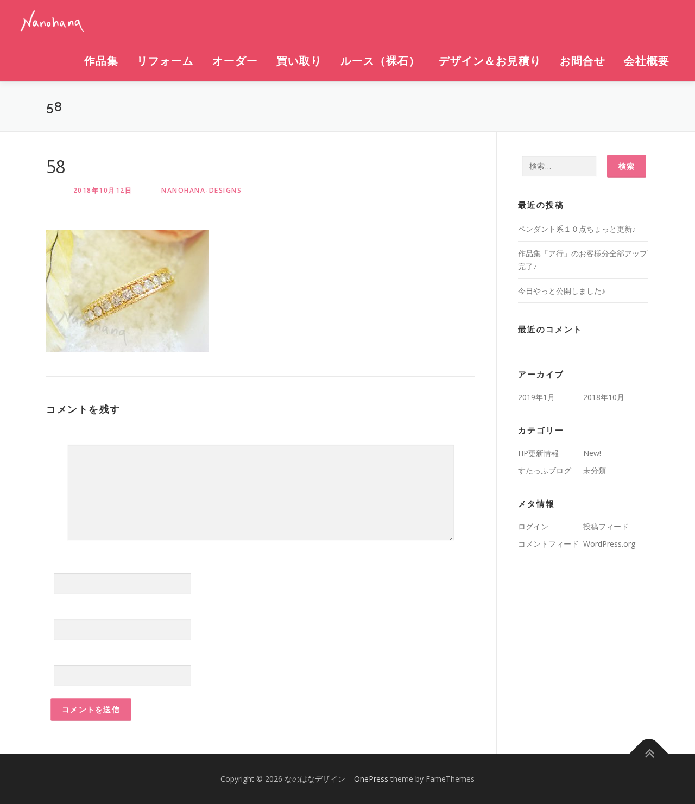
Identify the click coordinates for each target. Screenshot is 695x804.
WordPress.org (609, 544)
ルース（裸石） (380, 60)
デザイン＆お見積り (490, 60)
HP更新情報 (538, 453)
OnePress (371, 779)
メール (61, 610)
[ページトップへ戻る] (649, 753)
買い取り (299, 60)
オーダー (235, 60)
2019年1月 (536, 397)
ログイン (533, 526)
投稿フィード (606, 526)
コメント (62, 431)
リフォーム (165, 60)
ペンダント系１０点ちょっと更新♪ (577, 229)
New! (592, 453)
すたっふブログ (544, 470)
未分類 (594, 470)
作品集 (101, 60)
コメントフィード (548, 544)
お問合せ (582, 60)
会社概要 (646, 60)
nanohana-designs (201, 190)
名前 (57, 564)
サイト (58, 655)
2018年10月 (603, 397)
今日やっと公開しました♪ (561, 291)
